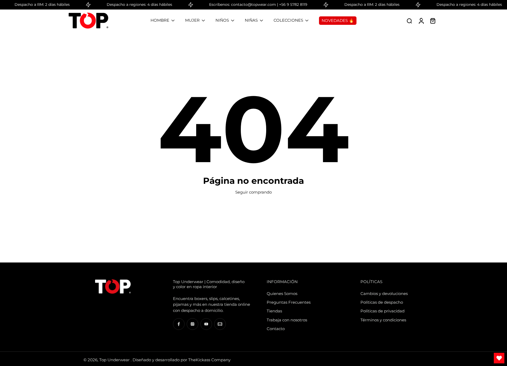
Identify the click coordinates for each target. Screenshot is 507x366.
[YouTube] (206, 324)
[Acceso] (421, 21)
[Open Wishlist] (499, 358)
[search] (409, 20)
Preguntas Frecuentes (289, 302)
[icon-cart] (432, 20)
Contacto (276, 328)
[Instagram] (192, 324)
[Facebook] (179, 324)
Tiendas (274, 310)
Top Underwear (115, 359)
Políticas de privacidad (382, 310)
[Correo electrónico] (220, 324)
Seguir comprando (253, 192)
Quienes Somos (282, 293)
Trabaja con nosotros (287, 319)
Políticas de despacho (381, 302)
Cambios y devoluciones (384, 293)
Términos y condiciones (383, 319)
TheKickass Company (209, 359)
